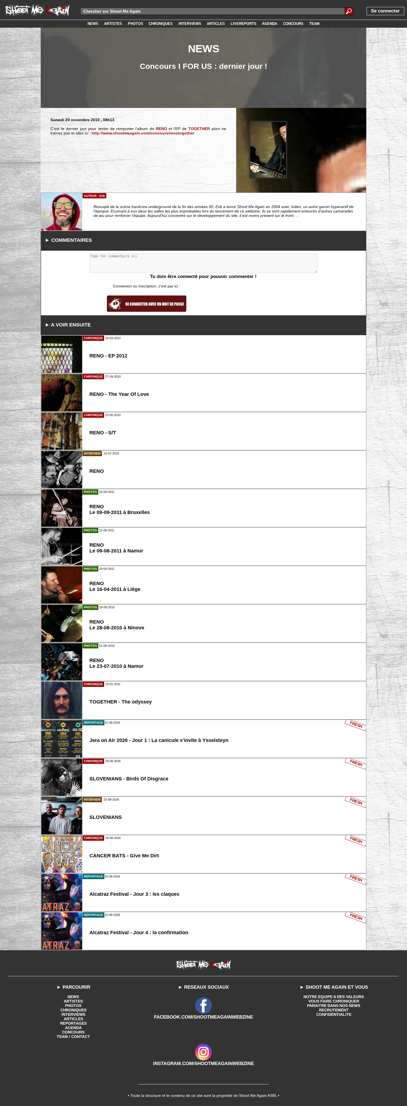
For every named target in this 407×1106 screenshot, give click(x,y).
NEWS (73, 997)
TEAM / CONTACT (73, 1036)
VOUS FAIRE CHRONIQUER (333, 1001)
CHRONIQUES (73, 1010)
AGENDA (73, 1027)
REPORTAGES (73, 1023)
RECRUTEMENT (334, 1010)
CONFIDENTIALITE (333, 1014)
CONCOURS (73, 1032)
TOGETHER (199, 128)
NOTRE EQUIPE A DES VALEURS (333, 997)
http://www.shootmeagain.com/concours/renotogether (143, 133)
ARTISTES (73, 1001)
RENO (161, 128)
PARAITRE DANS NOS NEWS (333, 1005)
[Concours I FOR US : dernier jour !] (268, 149)
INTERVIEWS (73, 1014)
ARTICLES (73, 1019)
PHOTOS (73, 1005)
